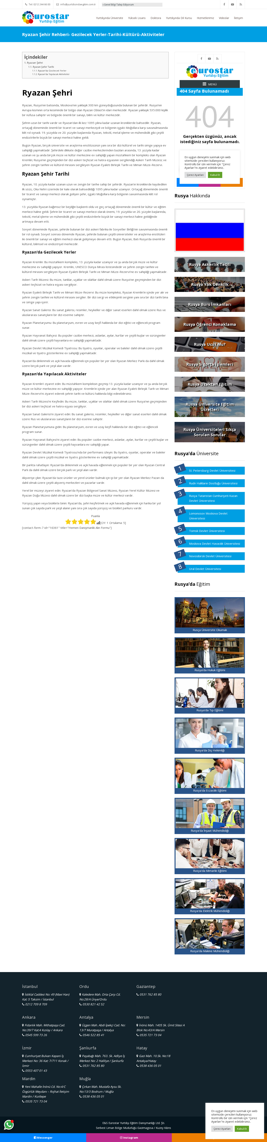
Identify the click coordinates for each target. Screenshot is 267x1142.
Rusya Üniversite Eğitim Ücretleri (210, 407)
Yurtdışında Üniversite (109, 18)
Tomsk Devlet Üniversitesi (207, 531)
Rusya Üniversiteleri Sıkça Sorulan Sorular (209, 432)
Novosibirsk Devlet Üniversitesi (210, 556)
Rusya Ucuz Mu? (210, 344)
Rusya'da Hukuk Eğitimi (209, 670)
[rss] (241, 4)
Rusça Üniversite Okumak (210, 630)
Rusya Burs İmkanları (209, 304)
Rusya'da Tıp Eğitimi (209, 710)
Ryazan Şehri (35, 62)
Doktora (156, 18)
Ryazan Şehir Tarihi (43, 67)
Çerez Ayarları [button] (222, 1128)
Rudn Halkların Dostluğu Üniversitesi (213, 483)
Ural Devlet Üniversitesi (205, 569)
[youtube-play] (232, 4)
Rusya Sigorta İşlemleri (209, 364)
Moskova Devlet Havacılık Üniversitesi (214, 543)
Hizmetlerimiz (205, 18)
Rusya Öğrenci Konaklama (209, 324)
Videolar (224, 18)
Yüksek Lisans (137, 18)
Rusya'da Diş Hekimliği (210, 750)
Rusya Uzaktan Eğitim (210, 384)
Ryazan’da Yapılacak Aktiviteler (54, 74)
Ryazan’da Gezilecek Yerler (52, 70)
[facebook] (224, 4)
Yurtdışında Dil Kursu (179, 18)
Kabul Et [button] (242, 1128)
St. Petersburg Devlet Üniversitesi (212, 470)
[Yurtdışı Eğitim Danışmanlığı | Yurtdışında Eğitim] (45, 17)
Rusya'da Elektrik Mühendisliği (210, 911)
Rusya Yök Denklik (209, 284)
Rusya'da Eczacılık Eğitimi (209, 790)
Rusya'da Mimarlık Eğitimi (210, 871)
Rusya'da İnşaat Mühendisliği (210, 830)
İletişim (238, 18)
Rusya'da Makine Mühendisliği (209, 951)
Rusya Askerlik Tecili (210, 264)
